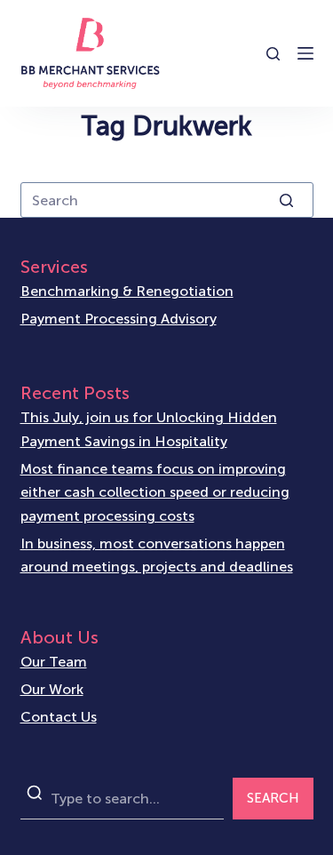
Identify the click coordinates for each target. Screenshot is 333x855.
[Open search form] (273, 53)
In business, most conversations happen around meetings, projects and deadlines (156, 555)
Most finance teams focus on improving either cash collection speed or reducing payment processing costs (154, 492)
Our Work (51, 689)
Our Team (53, 661)
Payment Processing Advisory (118, 318)
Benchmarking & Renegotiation (127, 291)
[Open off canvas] (305, 53)
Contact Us (58, 716)
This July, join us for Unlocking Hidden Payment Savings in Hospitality (148, 429)
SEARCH (273, 798)
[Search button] (287, 200)
